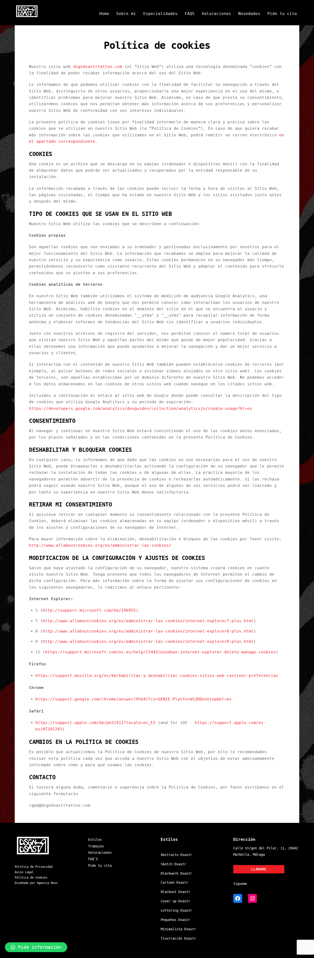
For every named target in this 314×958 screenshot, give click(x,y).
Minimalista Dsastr (178, 929)
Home (104, 13)
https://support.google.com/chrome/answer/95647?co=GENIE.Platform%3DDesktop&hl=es (133, 699)
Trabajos (96, 846)
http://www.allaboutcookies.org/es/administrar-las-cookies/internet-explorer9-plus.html (148, 641)
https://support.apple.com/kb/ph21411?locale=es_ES (95, 722)
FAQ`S (93, 859)
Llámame (259, 869)
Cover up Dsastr (175, 901)
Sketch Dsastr (173, 864)
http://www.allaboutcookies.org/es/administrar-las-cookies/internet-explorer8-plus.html (148, 631)
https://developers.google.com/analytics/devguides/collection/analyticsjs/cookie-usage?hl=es (140, 408)
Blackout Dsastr (175, 892)
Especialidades (160, 13)
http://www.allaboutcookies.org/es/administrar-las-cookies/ (100, 545)
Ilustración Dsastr (178, 938)
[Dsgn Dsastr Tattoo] (27, 15)
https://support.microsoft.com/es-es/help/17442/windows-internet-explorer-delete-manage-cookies (160, 652)
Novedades (249, 13)
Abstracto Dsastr (176, 855)
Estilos (95, 839)
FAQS (190, 13)
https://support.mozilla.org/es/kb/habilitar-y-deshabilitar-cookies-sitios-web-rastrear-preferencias (156, 675)
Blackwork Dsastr (176, 873)
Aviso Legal (24, 872)
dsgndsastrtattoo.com (97, 66)
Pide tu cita (282, 13)
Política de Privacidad (33, 866)
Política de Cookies (31, 877)
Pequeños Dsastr (175, 920)
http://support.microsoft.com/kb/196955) (90, 610)
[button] (36, 947)
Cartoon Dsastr (174, 882)
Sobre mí (126, 13)
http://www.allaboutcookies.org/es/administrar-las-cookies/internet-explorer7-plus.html (148, 621)
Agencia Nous (47, 883)
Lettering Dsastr (176, 910)
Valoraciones (216, 13)
